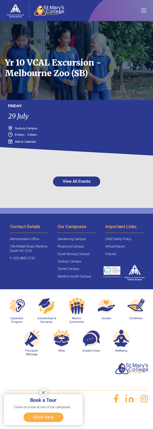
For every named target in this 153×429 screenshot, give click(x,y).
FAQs (61, 350)
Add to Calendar (25, 142)
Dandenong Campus (72, 239)
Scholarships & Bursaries (46, 320)
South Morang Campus (74, 254)
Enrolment (136, 318)
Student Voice (91, 350)
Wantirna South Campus (74, 276)
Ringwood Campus (71, 246)
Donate (106, 318)
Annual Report (115, 246)
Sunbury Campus (69, 261)
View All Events (76, 181)
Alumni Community (76, 320)
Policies (110, 254)
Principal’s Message (32, 352)
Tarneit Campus (68, 269)
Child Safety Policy (118, 239)
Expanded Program (17, 320)
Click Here (43, 417)
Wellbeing (121, 350)
